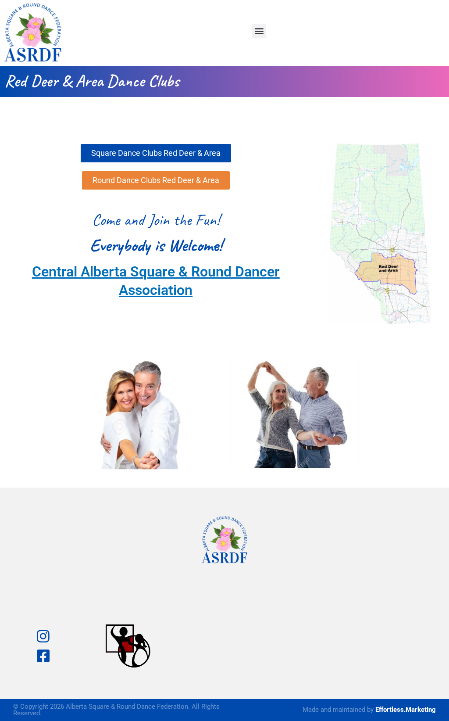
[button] (259, 31)
